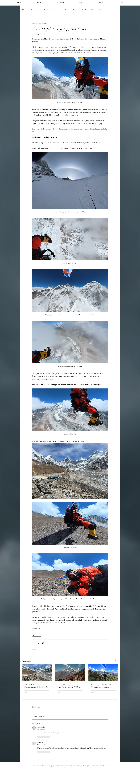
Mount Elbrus (64, 10)
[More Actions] (106, 728)
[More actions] (106, 23)
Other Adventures (96, 10)
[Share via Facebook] (33, 643)
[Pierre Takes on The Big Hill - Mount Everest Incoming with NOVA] (103, 672)
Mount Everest (35, 10)
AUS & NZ (84, 10)
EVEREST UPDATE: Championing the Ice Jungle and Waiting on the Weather (35, 686)
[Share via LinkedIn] (43, 643)
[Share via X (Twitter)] (38, 643)
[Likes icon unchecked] (38, 737)
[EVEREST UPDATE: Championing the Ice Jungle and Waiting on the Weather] (37, 672)
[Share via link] (48, 643)
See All (116, 660)
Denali (74, 10)
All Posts (24, 10)
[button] (116, 9)
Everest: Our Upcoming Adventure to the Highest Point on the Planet (69, 686)
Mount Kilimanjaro (50, 10)
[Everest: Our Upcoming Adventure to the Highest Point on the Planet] (70, 672)
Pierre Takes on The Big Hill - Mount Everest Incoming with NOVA (101, 686)
